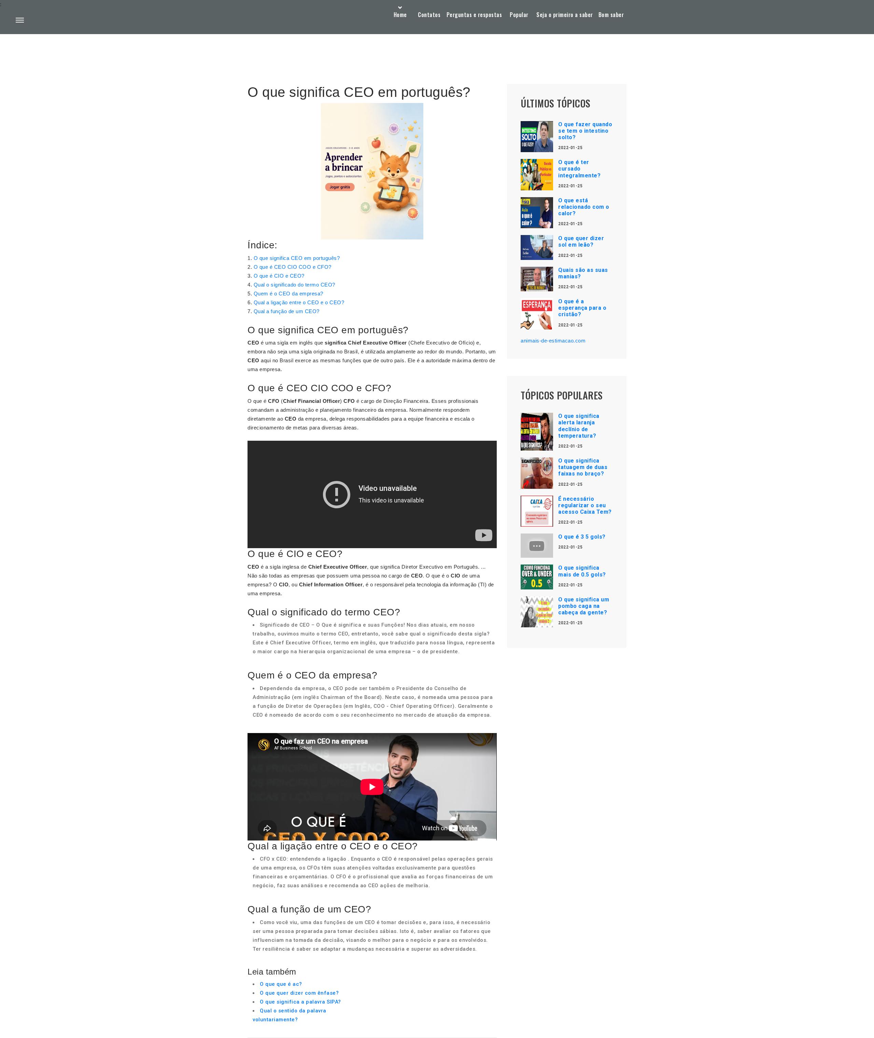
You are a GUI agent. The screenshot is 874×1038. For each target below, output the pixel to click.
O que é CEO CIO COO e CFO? (293, 267)
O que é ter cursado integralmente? (579, 168)
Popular (519, 15)
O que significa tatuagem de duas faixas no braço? (582, 467)
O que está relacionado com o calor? (583, 207)
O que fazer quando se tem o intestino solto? (585, 131)
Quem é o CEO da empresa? (288, 293)
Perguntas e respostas (474, 15)
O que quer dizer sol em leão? (581, 241)
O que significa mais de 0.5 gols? (582, 571)
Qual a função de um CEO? (287, 311)
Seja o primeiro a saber (564, 15)
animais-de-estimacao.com (553, 340)
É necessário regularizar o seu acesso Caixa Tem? (585, 505)
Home (400, 15)
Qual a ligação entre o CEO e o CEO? (299, 302)
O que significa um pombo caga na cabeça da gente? (583, 606)
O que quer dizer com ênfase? (299, 993)
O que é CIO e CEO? (279, 276)
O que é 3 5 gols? (582, 536)
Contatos (429, 15)
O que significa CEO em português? (297, 258)
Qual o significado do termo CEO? (294, 285)
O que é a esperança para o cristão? (582, 308)
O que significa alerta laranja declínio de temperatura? (579, 426)
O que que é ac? (281, 984)
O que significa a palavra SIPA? (300, 1002)
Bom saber (611, 15)
